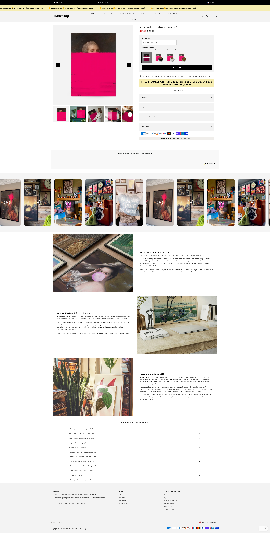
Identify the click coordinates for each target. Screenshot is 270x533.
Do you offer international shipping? (81, 461)
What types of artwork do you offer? (81, 429)
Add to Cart (176, 67)
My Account (168, 495)
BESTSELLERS (107, 14)
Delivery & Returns (170, 500)
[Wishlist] (203, 16)
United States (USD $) (209, 522)
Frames (122, 498)
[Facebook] (54, 2)
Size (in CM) (146, 38)
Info (143, 107)
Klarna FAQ (123, 500)
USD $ (212, 2)
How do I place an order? (77, 447)
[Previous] (97, 2)
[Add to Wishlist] (130, 27)
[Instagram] (57, 2)
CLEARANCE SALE (155, 14)
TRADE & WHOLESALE (174, 14)
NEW (142, 14)
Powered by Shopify (79, 529)
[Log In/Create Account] (210, 16)
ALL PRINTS (92, 14)
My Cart (166, 498)
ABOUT (134, 19)
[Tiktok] (62, 2)
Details (144, 97)
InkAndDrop (67, 529)
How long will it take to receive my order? (83, 457)
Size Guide (145, 126)
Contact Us (168, 506)
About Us (122, 495)
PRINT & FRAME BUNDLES (126, 14)
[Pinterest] (59, 2)
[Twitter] (64, 2)
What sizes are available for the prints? (82, 433)
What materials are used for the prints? (82, 438)
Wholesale (123, 503)
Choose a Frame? (148, 47)
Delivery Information (149, 117)
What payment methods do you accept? (83, 452)
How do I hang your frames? (78, 475)
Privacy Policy (169, 503)
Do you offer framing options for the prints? (83, 443)
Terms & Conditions (171, 509)
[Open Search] (207, 16)
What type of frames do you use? (80, 480)
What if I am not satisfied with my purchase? (84, 466)
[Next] (172, 2)
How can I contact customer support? (81, 470)
